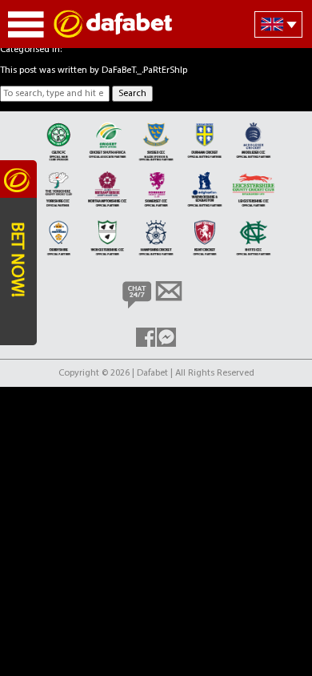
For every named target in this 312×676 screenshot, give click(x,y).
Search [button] (132, 94)
